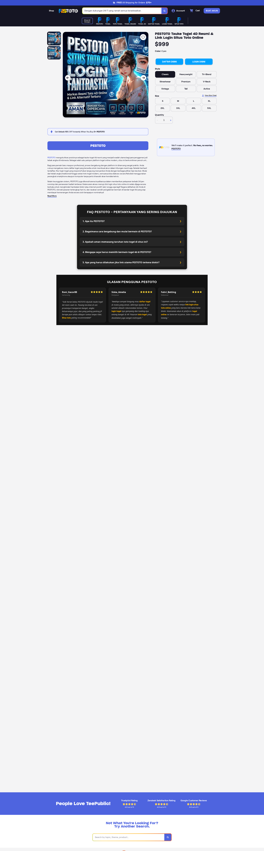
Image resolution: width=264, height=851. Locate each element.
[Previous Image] (68, 78)
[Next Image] (143, 78)
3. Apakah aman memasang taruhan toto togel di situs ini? (115, 241)
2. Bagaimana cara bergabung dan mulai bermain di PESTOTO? (117, 231)
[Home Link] (68, 11)
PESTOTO (98, 146)
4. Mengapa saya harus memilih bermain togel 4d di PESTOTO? (117, 252)
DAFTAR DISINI (169, 61)
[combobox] (122, 11)
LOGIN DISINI (198, 61)
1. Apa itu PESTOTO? (94, 221)
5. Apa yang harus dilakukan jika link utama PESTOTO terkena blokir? (121, 262)
